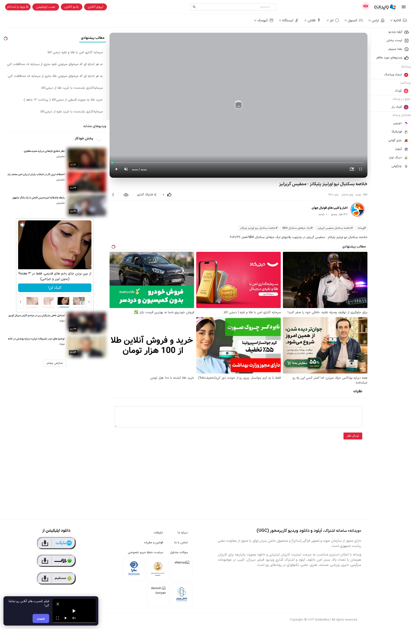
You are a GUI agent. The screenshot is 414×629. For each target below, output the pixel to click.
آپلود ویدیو (395, 32)
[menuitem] (392, 31)
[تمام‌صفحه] (360, 170)
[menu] (392, 99)
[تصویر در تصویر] (351, 170)
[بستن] (57, 604)
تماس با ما (181, 542)
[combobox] (234, 7)
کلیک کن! (54, 287)
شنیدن (41, 618)
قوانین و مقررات (153, 542)
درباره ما (183, 532)
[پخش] (66, 618)
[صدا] (74, 618)
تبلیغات (158, 532)
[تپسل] (22, 225)
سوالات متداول (179, 552)
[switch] (101, 138)
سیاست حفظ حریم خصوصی (145, 552)
